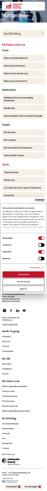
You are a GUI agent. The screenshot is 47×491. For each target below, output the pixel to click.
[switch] (41, 245)
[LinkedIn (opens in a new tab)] (17, 310)
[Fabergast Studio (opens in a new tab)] (10, 482)
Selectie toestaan (23, 282)
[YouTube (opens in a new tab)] (24, 310)
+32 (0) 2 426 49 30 (9, 324)
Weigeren (23, 289)
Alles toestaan (23, 274)
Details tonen (35, 267)
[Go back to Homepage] (14, 6)
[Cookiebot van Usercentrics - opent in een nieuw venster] (34, 200)
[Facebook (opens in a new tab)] (11, 310)
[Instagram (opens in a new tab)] (4, 310)
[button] (40, 6)
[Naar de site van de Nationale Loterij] (11, 461)
